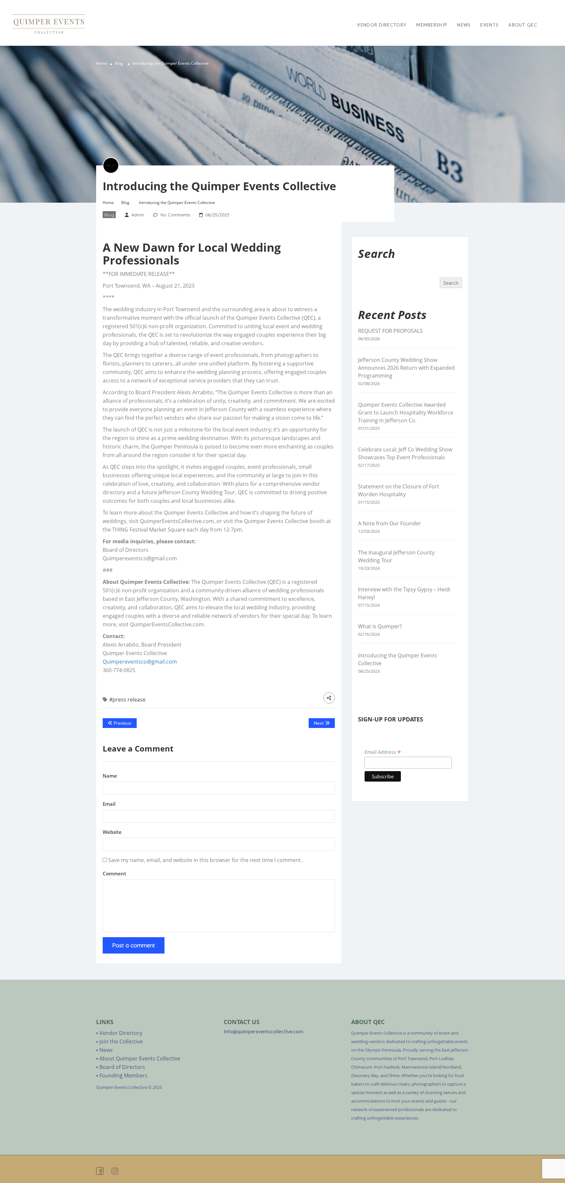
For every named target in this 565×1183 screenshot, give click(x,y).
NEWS (464, 24)
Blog (119, 63)
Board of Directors (122, 1067)
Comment (114, 873)
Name (110, 775)
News (106, 1050)
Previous (121, 723)
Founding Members (123, 1075)
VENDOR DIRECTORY (381, 24)
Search (450, 282)
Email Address (383, 752)
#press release (127, 699)
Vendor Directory (120, 1033)
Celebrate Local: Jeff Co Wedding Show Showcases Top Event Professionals (405, 453)
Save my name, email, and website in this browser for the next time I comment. (205, 860)
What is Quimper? (380, 626)
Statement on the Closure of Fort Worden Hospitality (398, 490)
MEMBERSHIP (431, 24)
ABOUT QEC (522, 24)
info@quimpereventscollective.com (263, 1031)
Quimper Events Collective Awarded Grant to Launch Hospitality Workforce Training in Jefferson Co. (405, 412)
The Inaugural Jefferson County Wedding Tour (396, 556)
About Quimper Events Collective (139, 1058)
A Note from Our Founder (389, 523)
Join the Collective (121, 1041)
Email (109, 804)
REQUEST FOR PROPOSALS (390, 330)
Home (101, 63)
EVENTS (489, 24)
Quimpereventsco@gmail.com (140, 661)
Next (319, 723)
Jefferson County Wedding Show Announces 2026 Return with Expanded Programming (406, 367)
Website (112, 832)
